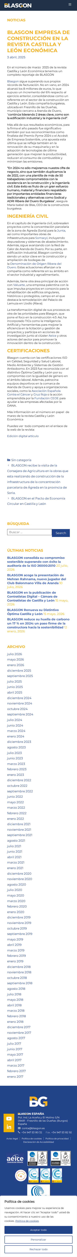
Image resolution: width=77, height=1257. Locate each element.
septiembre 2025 (20, 676)
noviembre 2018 (19, 972)
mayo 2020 (15, 895)
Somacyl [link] (41, 238)
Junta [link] (61, 230)
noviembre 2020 (19, 879)
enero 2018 (15, 1021)
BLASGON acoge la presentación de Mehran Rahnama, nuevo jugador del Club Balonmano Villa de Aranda (36, 579)
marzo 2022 (16, 807)
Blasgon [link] (13, 81)
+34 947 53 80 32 (31, 1132)
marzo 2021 (15, 862)
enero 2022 (15, 818)
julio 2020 (14, 890)
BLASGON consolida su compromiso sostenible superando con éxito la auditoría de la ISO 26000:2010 (36, 561)
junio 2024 (15, 725)
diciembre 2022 (19, 780)
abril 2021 (14, 857)
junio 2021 (14, 851)
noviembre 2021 (19, 829)
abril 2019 (14, 945)
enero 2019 (15, 961)
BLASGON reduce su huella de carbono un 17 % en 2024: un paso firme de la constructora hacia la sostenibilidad (38, 623)
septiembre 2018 (19, 983)
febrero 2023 (17, 769)
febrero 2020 (17, 906)
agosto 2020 (16, 884)
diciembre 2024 (19, 698)
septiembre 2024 (20, 714)
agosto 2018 (16, 988)
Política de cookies (27, 1221)
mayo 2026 (15, 659)
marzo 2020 (16, 901)
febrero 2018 (16, 1016)
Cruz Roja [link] (40, 394)
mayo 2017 (15, 1054)
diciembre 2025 (19, 670)
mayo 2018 (15, 999)
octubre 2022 (17, 785)
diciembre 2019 (18, 917)
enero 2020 (15, 912)
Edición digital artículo (23, 436)
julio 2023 (14, 753)
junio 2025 (15, 687)
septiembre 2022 (20, 791)
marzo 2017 (15, 1065)
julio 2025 (14, 681)
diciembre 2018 (19, 967)
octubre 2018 (17, 978)
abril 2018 (14, 1005)
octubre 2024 (17, 709)
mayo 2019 (15, 939)
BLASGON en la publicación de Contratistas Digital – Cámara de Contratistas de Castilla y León (32, 596)
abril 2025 (14, 692)
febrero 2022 (17, 813)
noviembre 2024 (19, 703)
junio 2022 (15, 796)
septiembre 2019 (19, 934)
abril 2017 (14, 1060)
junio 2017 (14, 1049)
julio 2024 (14, 720)
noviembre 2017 (19, 1032)
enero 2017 (15, 1076)
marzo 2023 (16, 764)
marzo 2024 (16, 731)
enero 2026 (15, 665)
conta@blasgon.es (33, 1128)
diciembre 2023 (19, 742)
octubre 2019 (17, 928)
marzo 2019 (15, 950)
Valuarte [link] (19, 285)
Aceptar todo (38, 1230)
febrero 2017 (16, 1071)
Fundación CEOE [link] (46, 398)
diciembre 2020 (19, 873)
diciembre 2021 (18, 824)
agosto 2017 (16, 1038)
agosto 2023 (16, 747)
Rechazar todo (39, 1249)
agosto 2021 (16, 840)
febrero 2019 (16, 956)
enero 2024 (15, 736)
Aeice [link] (52, 335)
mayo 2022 (15, 802)
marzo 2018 (16, 1010)
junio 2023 (15, 758)
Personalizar (38, 1239)
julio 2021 (14, 846)
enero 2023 (15, 775)
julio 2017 (14, 1043)
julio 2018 (14, 994)
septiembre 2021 (19, 835)
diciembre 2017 (18, 1027)
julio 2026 (14, 654)
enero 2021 (15, 868)
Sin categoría (21, 460)
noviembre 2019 (19, 923)
